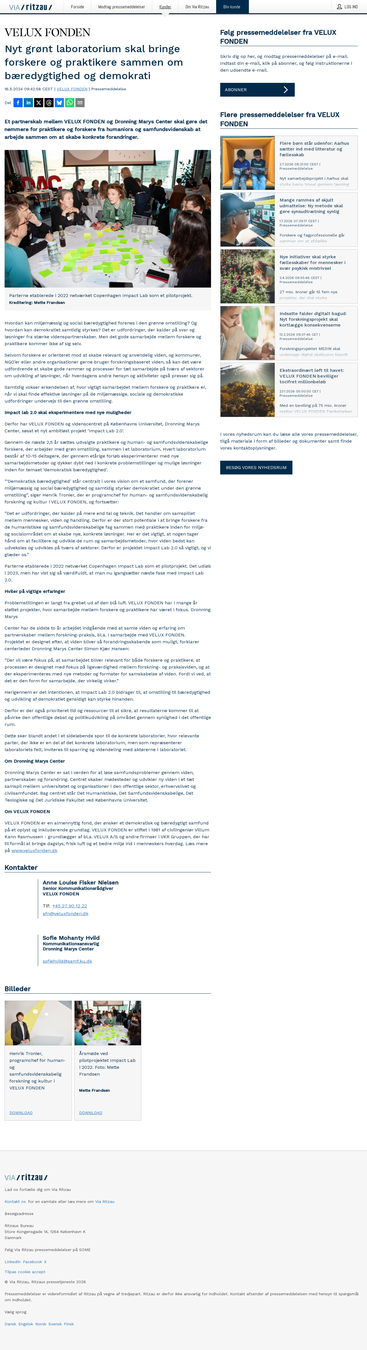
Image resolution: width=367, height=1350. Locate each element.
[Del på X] (38, 103)
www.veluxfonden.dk (34, 850)
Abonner (236, 89)
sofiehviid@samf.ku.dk (67, 961)
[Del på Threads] (49, 103)
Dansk (10, 1324)
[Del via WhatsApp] (69, 103)
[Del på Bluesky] (59, 103)
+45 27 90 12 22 (69, 906)
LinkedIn (13, 1261)
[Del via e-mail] (80, 103)
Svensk (55, 1324)
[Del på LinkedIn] (28, 103)
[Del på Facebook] (18, 103)
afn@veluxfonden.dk (65, 913)
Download (21, 1112)
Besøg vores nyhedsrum (256, 467)
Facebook (32, 1261)
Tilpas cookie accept (25, 1271)
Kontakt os (15, 1201)
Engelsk (25, 1324)
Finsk (69, 1324)
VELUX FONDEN (72, 89)
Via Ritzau (104, 1201)
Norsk (40, 1324)
